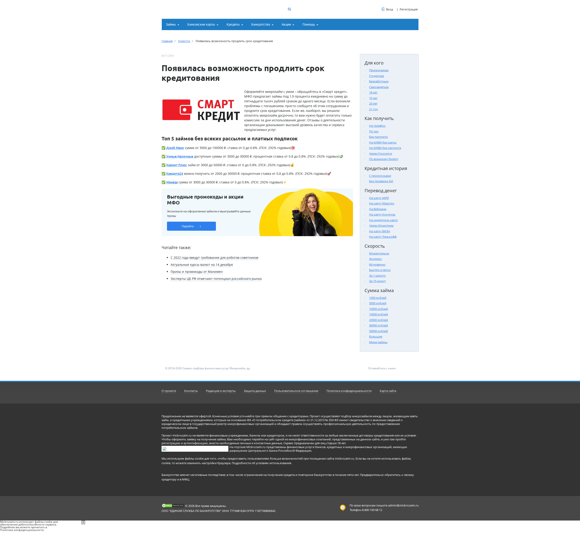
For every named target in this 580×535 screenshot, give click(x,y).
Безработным (379, 81)
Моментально (379, 253)
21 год (373, 109)
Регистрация (409, 9)
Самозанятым (379, 87)
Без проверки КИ (381, 181)
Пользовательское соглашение (296, 391)
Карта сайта (388, 391)
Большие (375, 336)
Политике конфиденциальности (22, 530)
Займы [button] (171, 24)
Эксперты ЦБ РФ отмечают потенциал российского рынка (216, 278)
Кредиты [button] (233, 24)
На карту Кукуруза (382, 214)
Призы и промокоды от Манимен (197, 271)
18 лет (373, 92)
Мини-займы (378, 342)
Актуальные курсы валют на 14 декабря (202, 264)
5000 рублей (377, 303)
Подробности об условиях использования (261, 463)
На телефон (377, 126)
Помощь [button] (308, 24)
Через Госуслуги (380, 153)
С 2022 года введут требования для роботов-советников (214, 257)
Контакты (191, 391)
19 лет (373, 98)
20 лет (373, 103)
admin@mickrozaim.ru (403, 505)
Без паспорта (378, 137)
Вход (389, 9)
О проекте (169, 391)
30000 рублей (378, 325)
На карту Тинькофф (382, 237)
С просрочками (380, 176)
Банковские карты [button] (201, 24)
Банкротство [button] (260, 24)
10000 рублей (378, 309)
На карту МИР (379, 198)
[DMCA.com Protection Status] (173, 505)
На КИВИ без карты (382, 142)
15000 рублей (378, 314)
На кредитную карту (383, 220)
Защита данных (255, 391)
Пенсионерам (379, 70)
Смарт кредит (334, 91)
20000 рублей (378, 320)
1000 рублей (377, 298)
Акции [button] (286, 24)
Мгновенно (377, 264)
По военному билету (383, 159)
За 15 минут (377, 281)
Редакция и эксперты (221, 391)
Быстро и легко (380, 270)
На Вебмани (377, 209)
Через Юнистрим (381, 225)
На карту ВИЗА (379, 231)
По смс (374, 131)
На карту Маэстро (381, 203)
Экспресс (375, 259)
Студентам (376, 76)
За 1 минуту (377, 275)
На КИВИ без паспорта (385, 148)
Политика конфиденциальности (349, 391)
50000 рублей (378, 331)
